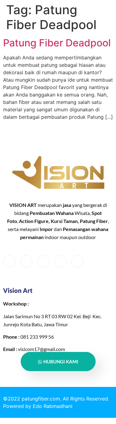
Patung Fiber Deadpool (57, 43)
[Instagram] (77, 261)
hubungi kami (60, 361)
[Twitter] (26, 261)
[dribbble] (60, 261)
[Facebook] (9, 261)
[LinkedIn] (43, 261)
